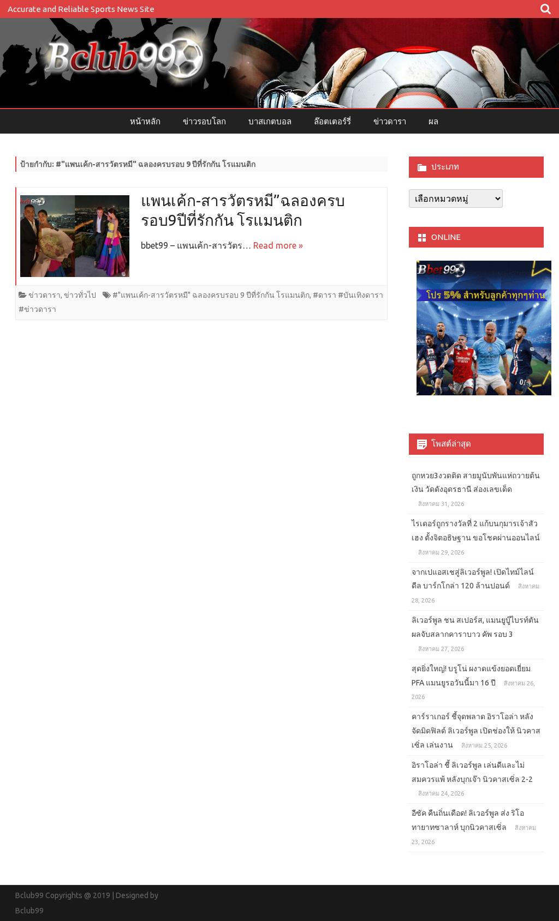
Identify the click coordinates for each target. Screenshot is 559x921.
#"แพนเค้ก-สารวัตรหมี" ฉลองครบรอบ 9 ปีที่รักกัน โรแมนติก (211, 295)
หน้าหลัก (145, 121)
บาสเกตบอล (270, 121)
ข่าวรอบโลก (204, 121)
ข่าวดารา (389, 121)
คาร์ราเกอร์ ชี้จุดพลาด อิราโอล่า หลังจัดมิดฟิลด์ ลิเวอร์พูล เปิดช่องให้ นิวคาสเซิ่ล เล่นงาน (476, 730)
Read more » (278, 245)
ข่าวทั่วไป (80, 295)
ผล (433, 121)
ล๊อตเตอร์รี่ (332, 121)
